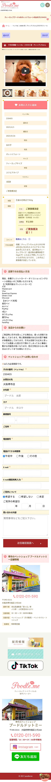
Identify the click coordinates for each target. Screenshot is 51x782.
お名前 (6, 390)
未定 (41, 497)
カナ (5, 402)
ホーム (7, 25)
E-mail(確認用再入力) (12, 480)
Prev (5, 71)
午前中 (8, 456)
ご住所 (6, 427)
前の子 (6, 35)
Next (46, 71)
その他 (33, 456)
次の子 (45, 35)
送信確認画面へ (25, 543)
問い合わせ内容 (9, 513)
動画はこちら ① (23, 239)
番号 (9, 414)
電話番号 (7, 439)
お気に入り (45, 779)
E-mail (5, 467)
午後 (20, 456)
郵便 (5, 414)
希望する (10, 497)
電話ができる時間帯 (11, 451)
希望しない (27, 497)
